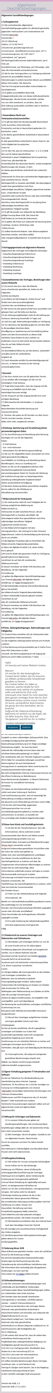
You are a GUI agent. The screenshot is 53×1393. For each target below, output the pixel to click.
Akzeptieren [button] (13, 727)
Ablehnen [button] (26, 727)
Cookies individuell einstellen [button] (20, 723)
